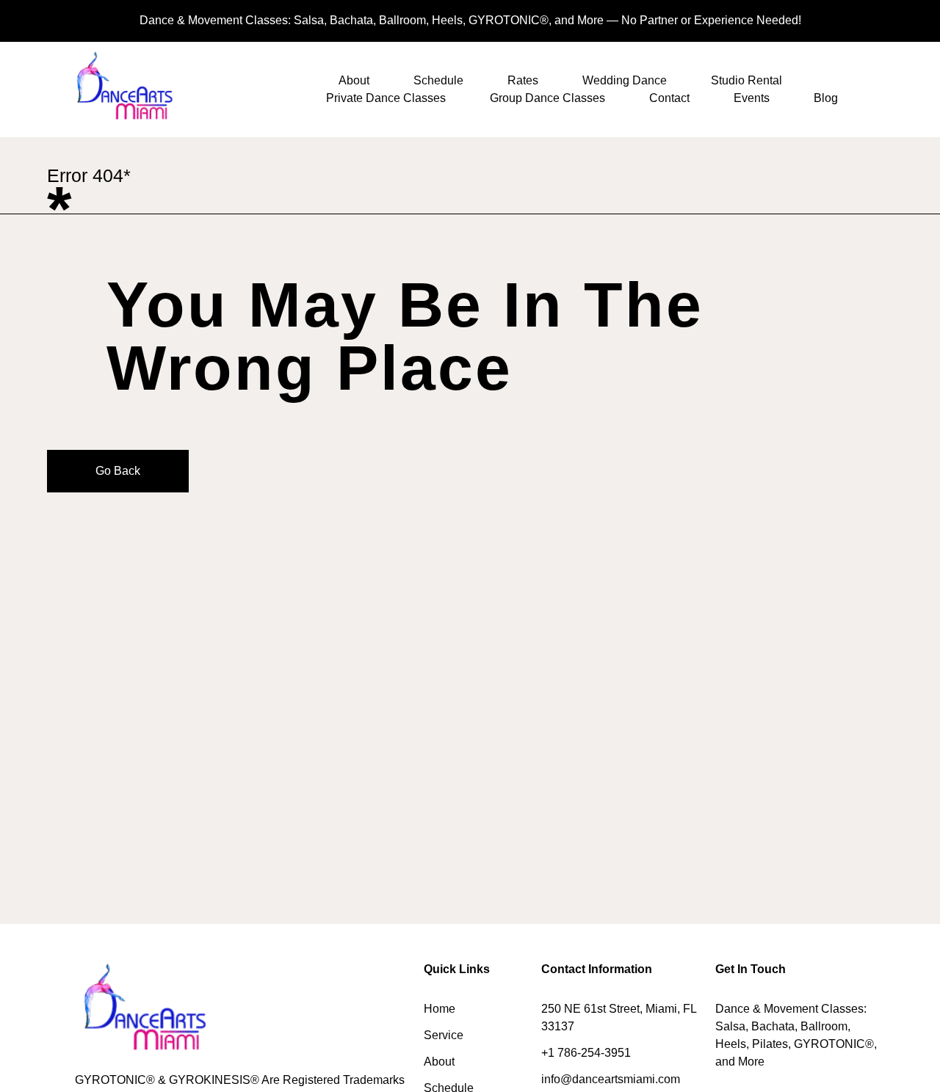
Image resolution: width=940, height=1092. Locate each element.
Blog (826, 98)
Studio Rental (746, 80)
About (354, 80)
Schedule (438, 80)
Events (752, 98)
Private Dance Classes (386, 98)
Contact (669, 98)
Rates (522, 80)
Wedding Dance (624, 80)
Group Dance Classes (547, 98)
